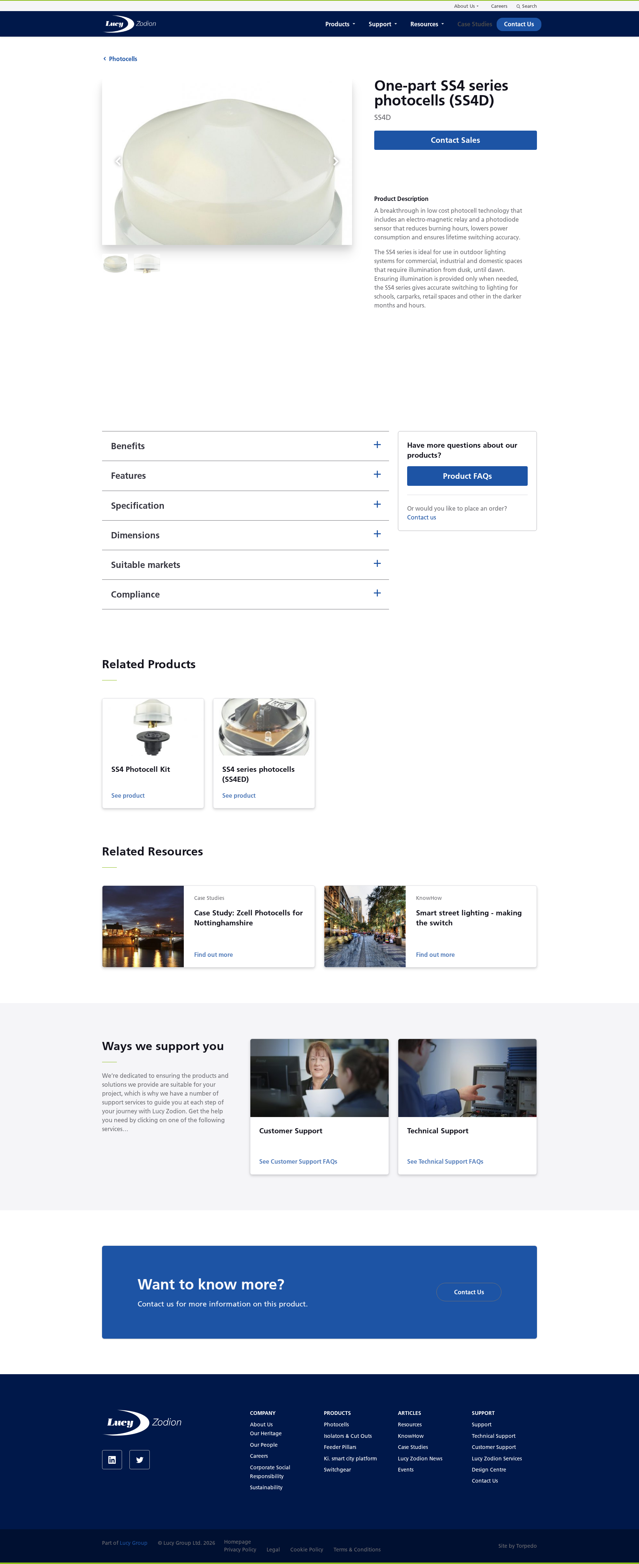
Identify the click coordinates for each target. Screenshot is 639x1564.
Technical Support (493, 1436)
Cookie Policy (306, 1549)
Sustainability (266, 1487)
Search (529, 6)
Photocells (123, 59)
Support (380, 24)
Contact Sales (455, 140)
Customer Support (494, 1447)
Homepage (237, 1541)
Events (405, 1469)
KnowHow (411, 1436)
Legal (273, 1549)
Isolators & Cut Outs (348, 1436)
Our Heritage (266, 1433)
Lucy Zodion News (420, 1458)
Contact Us (519, 24)
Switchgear (337, 1469)
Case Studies (474, 24)
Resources (424, 24)
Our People (264, 1445)
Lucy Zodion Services (497, 1458)
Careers (499, 6)
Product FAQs (467, 476)
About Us (464, 6)
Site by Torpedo (517, 1546)
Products (337, 24)
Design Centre (489, 1469)
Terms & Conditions (357, 1549)
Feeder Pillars (340, 1447)
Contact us (421, 517)
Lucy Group (134, 1543)
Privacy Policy (240, 1549)
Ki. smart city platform (350, 1458)
